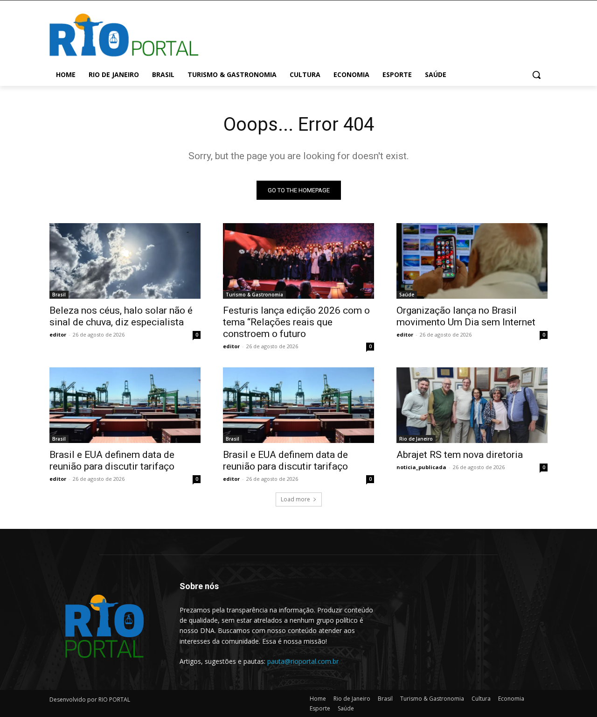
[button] (536, 74)
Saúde (406, 294)
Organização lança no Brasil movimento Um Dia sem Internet (465, 316)
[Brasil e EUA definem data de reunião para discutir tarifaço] (125, 405)
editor (57, 334)
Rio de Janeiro (416, 439)
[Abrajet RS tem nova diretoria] (472, 405)
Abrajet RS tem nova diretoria (459, 454)
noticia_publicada (421, 467)
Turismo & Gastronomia (254, 294)
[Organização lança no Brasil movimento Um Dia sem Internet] (472, 261)
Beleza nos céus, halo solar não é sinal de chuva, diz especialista (121, 316)
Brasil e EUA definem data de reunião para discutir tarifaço (111, 460)
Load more (295, 499)
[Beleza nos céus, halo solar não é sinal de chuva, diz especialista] (125, 261)
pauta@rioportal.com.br (303, 661)
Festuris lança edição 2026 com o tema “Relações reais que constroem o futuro (296, 322)
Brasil (59, 294)
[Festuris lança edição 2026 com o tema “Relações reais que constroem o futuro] (298, 261)
